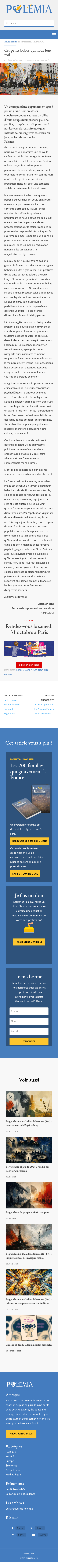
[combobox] (29, 23)
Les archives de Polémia (19, 1508)
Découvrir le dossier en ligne (29, 841)
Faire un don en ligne (25, 873)
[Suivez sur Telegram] (12, 1528)
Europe (10, 1461)
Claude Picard (30, 670)
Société (14, 42)
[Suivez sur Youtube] (33, 1535)
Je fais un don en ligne (29, 942)
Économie (11, 1465)
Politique (11, 1452)
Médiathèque (13, 1474)
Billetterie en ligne (29, 664)
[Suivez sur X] (31, 1528)
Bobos (19, 670)
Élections (43, 670)
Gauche (8, 674)
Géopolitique (13, 1470)
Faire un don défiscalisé (21, 1434)
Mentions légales (29, 1558)
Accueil (7, 42)
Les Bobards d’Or (15, 1489)
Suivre (20, 1528)
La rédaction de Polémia (21, 60)
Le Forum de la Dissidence (20, 1494)
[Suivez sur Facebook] (13, 1535)
